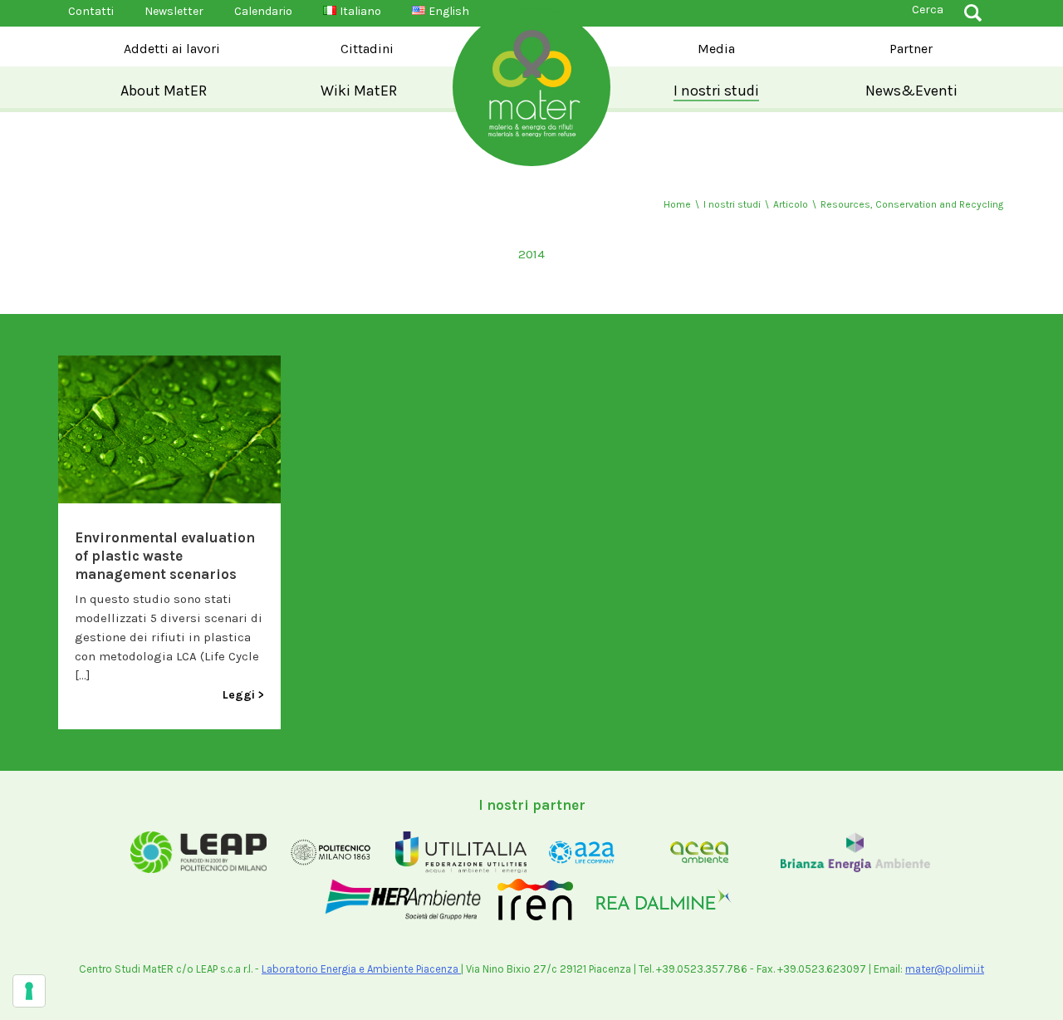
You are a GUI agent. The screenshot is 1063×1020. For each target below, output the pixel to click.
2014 (531, 254)
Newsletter (174, 11)
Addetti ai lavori (172, 48)
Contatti (91, 11)
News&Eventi (911, 90)
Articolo (790, 204)
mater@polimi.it (944, 969)
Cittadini (367, 48)
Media (716, 48)
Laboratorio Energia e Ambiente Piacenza (361, 969)
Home (677, 204)
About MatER (163, 90)
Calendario (263, 11)
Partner (911, 48)
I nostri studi (716, 90)
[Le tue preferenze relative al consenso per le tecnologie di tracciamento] (29, 991)
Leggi (239, 695)
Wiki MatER (359, 90)
